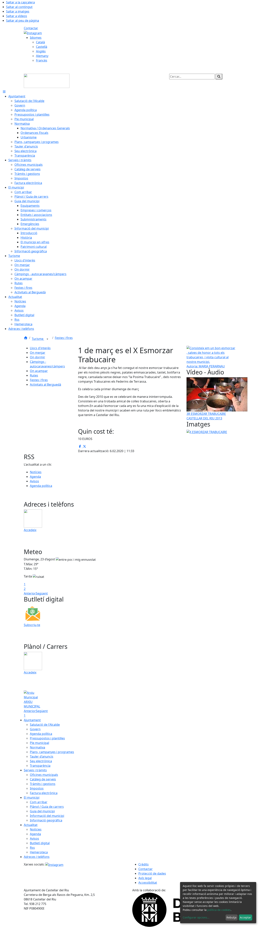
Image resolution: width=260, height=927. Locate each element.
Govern (35, 729)
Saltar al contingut (19, 7)
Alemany (42, 56)
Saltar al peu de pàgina (22, 20)
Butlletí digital (40, 843)
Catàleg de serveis (43, 779)
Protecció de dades (152, 873)
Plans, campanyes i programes (52, 752)
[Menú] (4, 92)
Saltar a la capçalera (20, 2)
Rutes (34, 375)
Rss (32, 848)
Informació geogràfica (46, 820)
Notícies (35, 472)
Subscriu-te (32, 625)
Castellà (41, 47)
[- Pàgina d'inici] (46, 80)
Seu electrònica (41, 761)
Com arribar (38, 802)
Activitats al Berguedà (45, 384)
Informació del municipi (47, 816)
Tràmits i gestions (42, 784)
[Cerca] (218, 76)
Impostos (37, 788)
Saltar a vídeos (16, 16)
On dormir (37, 357)
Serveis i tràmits (35, 770)
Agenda (35, 477)
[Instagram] (33, 33)
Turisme (38, 339)
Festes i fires (64, 338)
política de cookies (219, 910)
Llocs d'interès (40, 348)
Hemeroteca (39, 852)
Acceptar (245, 917)
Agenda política (41, 486)
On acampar (39, 371)
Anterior (30, 593)
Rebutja (231, 917)
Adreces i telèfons (36, 857)
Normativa (37, 747)
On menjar (37, 353)
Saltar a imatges (17, 11)
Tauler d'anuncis (41, 756)
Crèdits (143, 864)
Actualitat (30, 825)
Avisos (34, 481)
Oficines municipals (44, 775)
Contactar (31, 28)
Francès (41, 60)
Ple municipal (39, 743)
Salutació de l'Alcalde (45, 724)
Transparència (40, 766)
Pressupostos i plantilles (47, 738)
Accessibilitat (147, 882)
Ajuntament (32, 720)
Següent (42, 593)
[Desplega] (47, 339)
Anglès (41, 51)
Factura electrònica (43, 793)
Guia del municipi (42, 811)
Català (40, 42)
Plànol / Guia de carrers (47, 807)
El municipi (31, 797)
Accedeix (30, 530)
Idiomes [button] (35, 38)
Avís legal (145, 878)
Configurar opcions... (196, 917)
